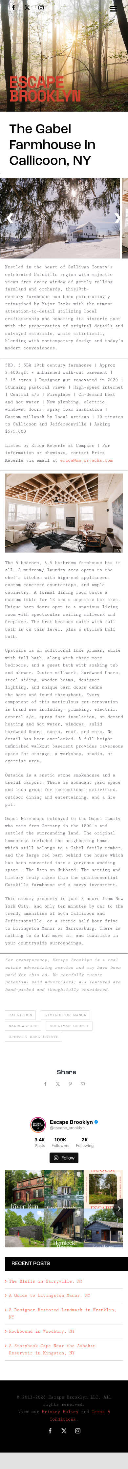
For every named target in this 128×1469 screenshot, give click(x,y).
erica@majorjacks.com (86, 460)
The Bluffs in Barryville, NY (45, 1281)
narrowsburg (23, 1026)
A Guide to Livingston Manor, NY (49, 1295)
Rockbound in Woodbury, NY (42, 1331)
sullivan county (69, 1026)
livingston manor (65, 1015)
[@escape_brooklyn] (38, 1124)
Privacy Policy (60, 1411)
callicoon (20, 1015)
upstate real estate (33, 1037)
